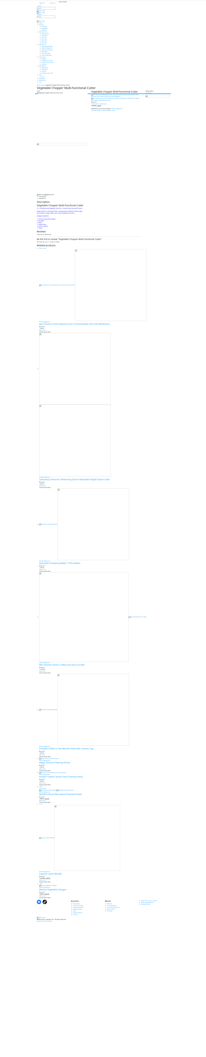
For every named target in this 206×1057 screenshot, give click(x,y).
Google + (109, 110)
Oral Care (44, 41)
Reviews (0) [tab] (42, 198)
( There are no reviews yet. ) (99, 104)
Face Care (44, 37)
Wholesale (42, 78)
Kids (40, 75)
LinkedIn (103, 110)
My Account (42, 80)
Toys (43, 77)
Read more (42, 330)
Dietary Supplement (47, 46)
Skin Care (44, 42)
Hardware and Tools (47, 73)
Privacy (75, 914)
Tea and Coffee (46, 53)
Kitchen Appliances (116, 108)
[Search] (57, 8)
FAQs (74, 911)
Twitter (99, 110)
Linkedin (49, 921)
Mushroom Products (47, 50)
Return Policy (111, 909)
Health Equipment (47, 48)
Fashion (41, 25)
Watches (44, 30)
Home (41, 23)
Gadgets (44, 59)
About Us (42, 3)
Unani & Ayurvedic (47, 55)
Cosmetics (44, 35)
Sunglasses (45, 28)
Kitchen (44, 71)
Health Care (42, 44)
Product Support (77, 913)
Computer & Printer (47, 60)
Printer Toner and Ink (48, 62)
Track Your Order (78, 905)
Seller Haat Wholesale (147, 902)
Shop (42, 85)
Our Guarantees (111, 905)
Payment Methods (78, 907)
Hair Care (44, 39)
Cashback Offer (145, 904)
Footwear (44, 26)
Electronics (42, 57)
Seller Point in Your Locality (149, 900)
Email (113, 110)
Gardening (45, 69)
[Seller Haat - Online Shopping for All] (52, 12)
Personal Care (43, 32)
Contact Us (52, 3)
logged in (47, 242)
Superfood (44, 51)
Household (42, 66)
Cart (40, 82)
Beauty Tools (45, 34)
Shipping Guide (77, 909)
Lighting (44, 64)
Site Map (109, 911)
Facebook (94, 110)
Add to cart (42, 486)
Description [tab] (42, 196)
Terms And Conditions (113, 907)
